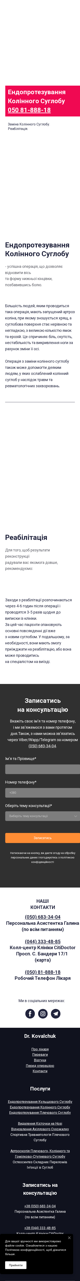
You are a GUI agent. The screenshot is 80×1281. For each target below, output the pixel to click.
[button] (30, 1014)
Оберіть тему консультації (28, 805)
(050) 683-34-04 (43, 917)
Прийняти (16, 1265)
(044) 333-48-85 (43, 941)
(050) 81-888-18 (43, 972)
